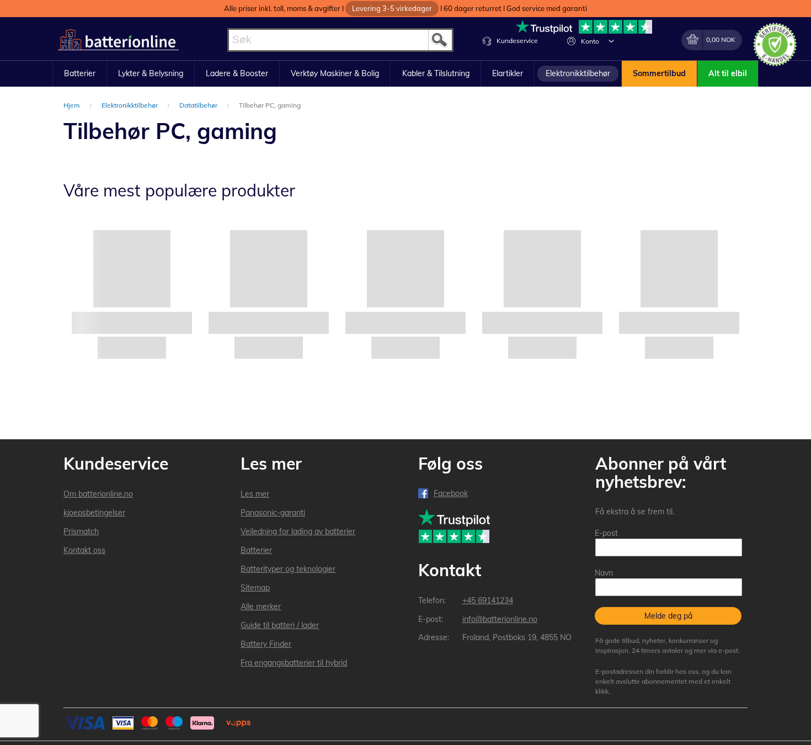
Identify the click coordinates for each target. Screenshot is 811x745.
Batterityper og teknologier (288, 569)
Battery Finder (266, 644)
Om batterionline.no (98, 494)
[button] (611, 41)
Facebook (451, 493)
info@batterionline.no (499, 619)
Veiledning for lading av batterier (298, 531)
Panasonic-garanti (273, 513)
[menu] (405, 74)
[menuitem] (79, 74)
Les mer (255, 494)
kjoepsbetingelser (94, 513)
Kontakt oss (84, 550)
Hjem (72, 105)
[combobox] (340, 40)
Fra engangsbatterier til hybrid (294, 663)
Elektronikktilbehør (130, 105)
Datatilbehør (199, 105)
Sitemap (255, 588)
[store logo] (118, 40)
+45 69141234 (487, 600)
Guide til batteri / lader (280, 625)
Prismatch (81, 531)
